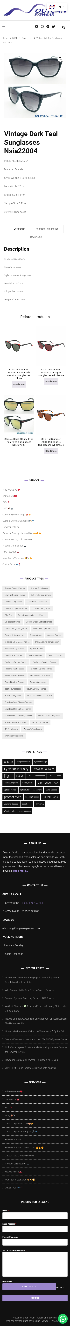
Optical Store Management (31, 790)
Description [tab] (19, 228)
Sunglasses (20, 212)
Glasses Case (36, 635)
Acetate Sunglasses (39, 588)
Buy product (18, 416)
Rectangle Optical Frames (16, 662)
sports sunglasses (13, 689)
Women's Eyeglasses (33, 729)
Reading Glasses (55, 655)
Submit (35, 1298)
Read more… (20, 870)
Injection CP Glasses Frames (17, 642)
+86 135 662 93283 (32, 902)
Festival (20, 776)
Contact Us (8, 496)
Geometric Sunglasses (14, 635)
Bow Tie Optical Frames (15, 595)
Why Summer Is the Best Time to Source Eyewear (29, 990)
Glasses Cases (55, 776)
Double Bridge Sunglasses (16, 628)
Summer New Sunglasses (49, 716)
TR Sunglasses (11, 729)
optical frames (36, 649)
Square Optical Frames (36, 689)
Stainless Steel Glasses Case (39, 695)
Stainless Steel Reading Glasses (18, 716)
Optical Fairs (8, 564)
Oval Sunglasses (35, 655)
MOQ (5, 508)
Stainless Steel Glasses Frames (18, 702)
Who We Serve (9, 489)
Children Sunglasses (41, 608)
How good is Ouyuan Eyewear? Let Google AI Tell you (31, 1060)
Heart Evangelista (11, 783)
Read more (19, 384)
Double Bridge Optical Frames (39, 622)
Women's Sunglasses (14, 736)
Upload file (7, 1281)
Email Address (9, 1224)
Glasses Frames (54, 635)
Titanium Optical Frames (15, 722)
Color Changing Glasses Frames (32, 615)
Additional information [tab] (47, 228)
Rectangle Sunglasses (14, 669)
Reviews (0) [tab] (36, 237)
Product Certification (13, 545)
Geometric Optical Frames (44, 628)
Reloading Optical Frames (41, 669)
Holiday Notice (28, 783)
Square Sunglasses (13, 695)
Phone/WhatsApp (10, 1237)
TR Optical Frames (40, 722)
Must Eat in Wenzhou (13, 558)
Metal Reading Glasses (14, 649)
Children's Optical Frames (16, 608)
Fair (8, 776)
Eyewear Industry (16, 769)
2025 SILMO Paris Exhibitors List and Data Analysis (30, 1068)
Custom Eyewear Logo (14, 514)
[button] (60, 59)
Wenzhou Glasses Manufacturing (17, 811)
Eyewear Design (40, 762)
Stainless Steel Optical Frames (18, 709)
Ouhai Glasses (51, 790)
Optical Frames (10, 790)
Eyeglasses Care (23, 762)
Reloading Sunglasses (14, 675)
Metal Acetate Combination (47, 642)
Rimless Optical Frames (40, 675)
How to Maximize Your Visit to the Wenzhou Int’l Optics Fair (34, 1031)
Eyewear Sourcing (43, 769)
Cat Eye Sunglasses (13, 602)
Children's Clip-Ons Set (37, 602)
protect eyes (12, 797)
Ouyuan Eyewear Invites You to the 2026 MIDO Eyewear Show (36, 1039)
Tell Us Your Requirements (14, 1250)
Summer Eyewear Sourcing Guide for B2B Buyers (29, 998)
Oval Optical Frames (13, 655)
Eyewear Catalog (11, 527)
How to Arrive (9, 552)
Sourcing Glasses (11, 804)
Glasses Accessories (36, 776)
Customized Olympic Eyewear (17, 539)
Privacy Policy (57, 1321)
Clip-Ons (8, 615)
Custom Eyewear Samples (15, 521)
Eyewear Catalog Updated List (17, 533)
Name (5, 1210)
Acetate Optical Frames (15, 588)
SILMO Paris (50, 797)
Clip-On (8, 761)
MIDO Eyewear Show (48, 783)
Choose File (29, 1286)
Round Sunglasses (38, 682)
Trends (39, 804)
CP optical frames (12, 622)
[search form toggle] (63, 27)
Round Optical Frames (14, 682)
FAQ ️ (4, 502)
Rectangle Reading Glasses (44, 662)
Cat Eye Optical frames (41, 595)
